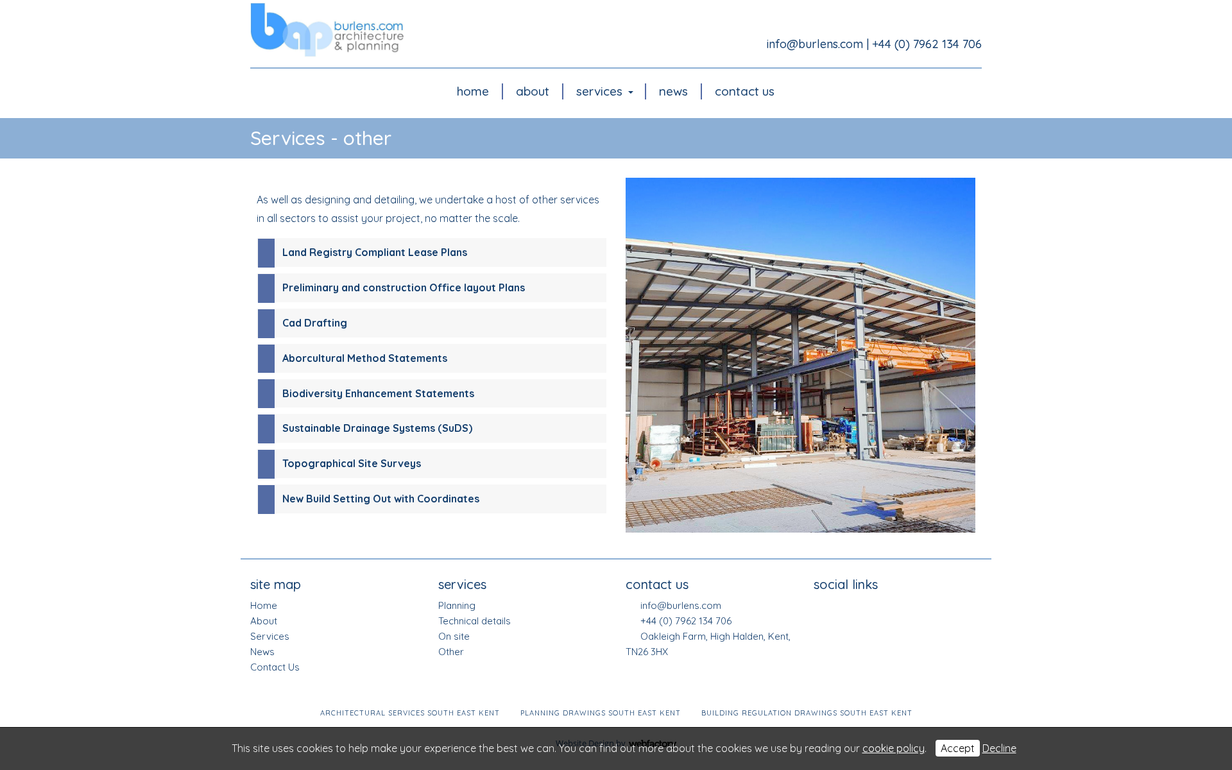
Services (599, 91)
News (673, 91)
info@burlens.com (814, 44)
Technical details (474, 621)
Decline (999, 748)
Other (451, 652)
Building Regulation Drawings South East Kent (806, 712)
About (532, 91)
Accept (958, 748)
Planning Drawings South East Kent (600, 712)
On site (454, 636)
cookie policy (893, 748)
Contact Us (744, 91)
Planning (456, 605)
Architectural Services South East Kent (410, 712)
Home (473, 91)
